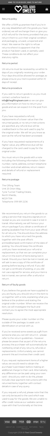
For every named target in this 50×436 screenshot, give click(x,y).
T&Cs (41, 427)
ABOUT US (10, 427)
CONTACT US (22, 427)
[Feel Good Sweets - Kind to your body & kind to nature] (25, 9)
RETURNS (33, 427)
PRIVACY (25, 429)
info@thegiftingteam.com (15, 100)
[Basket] (47, 9)
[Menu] (3, 9)
